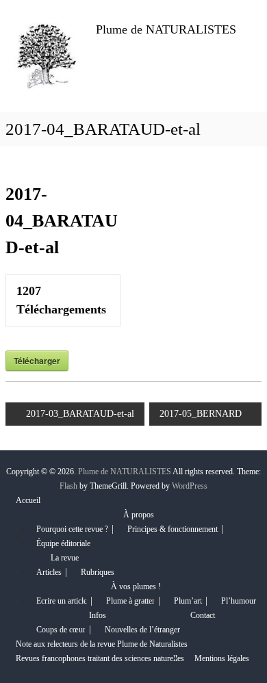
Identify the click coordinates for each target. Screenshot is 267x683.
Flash (68, 486)
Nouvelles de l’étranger (142, 629)
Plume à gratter (130, 601)
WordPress (189, 486)
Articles (49, 572)
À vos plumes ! (136, 586)
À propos (138, 514)
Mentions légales (221, 658)
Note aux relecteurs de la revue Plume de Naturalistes (102, 644)
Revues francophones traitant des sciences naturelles (100, 658)
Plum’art (188, 601)
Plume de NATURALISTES (166, 29)
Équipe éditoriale (63, 543)
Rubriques (97, 572)
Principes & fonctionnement (172, 529)
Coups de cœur (61, 629)
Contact (202, 615)
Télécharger (37, 361)
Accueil (28, 500)
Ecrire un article (61, 601)
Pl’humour (238, 601)
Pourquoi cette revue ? (72, 529)
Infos (97, 615)
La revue (65, 558)
